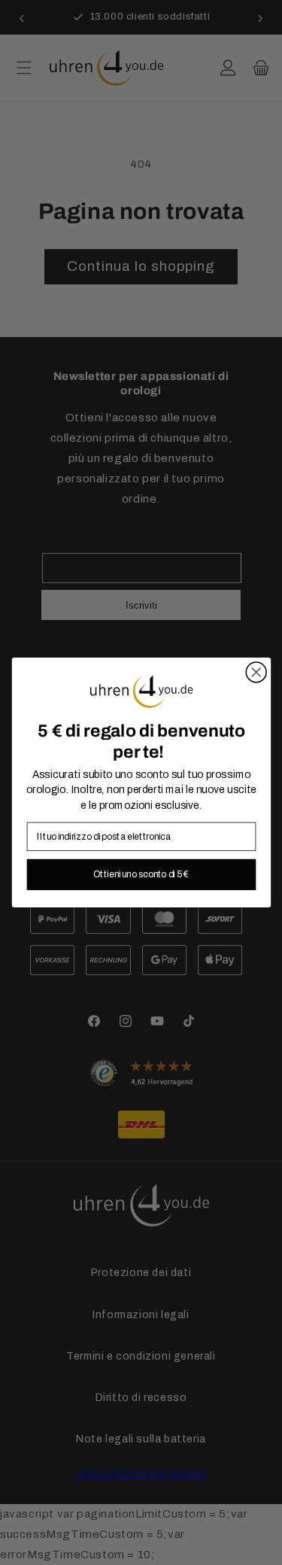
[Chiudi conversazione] (256, 672)
